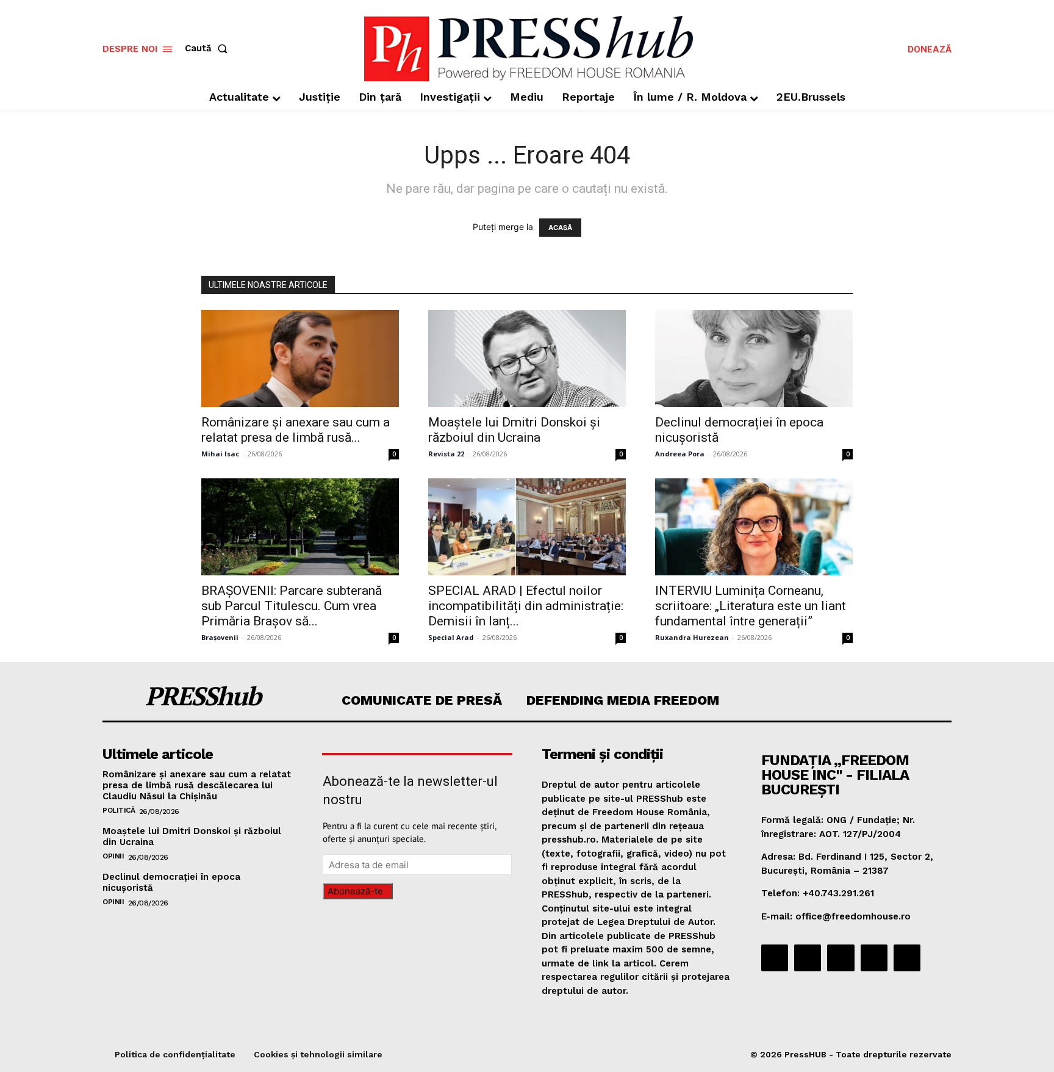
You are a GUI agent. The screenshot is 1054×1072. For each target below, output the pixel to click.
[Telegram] (840, 957)
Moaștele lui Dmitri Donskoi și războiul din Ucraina (514, 430)
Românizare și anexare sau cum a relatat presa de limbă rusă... (295, 430)
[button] (208, 48)
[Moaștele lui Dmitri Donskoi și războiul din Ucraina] (527, 358)
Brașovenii (219, 637)
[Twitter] (874, 957)
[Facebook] (774, 957)
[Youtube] (907, 957)
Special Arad (451, 637)
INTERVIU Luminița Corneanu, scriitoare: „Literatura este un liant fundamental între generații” (750, 605)
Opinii (113, 856)
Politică (118, 810)
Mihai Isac (220, 453)
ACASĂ (560, 227)
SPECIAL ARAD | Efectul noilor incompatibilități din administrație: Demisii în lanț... (525, 605)
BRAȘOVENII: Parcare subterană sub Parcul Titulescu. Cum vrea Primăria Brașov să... (291, 605)
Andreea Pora (679, 453)
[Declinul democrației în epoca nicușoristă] (754, 358)
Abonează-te (355, 891)
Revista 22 (446, 453)
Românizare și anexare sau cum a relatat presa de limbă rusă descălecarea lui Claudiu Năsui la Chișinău (196, 785)
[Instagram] (807, 957)
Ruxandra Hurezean (692, 637)
